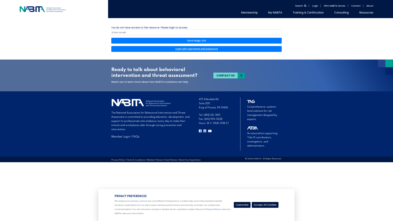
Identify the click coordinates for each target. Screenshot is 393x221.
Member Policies (155, 159)
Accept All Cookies (265, 205)
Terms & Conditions (135, 159)
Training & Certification (316, 12)
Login (315, 5)
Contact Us (225, 75)
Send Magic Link (196, 40)
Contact (356, 5)
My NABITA (287, 12)
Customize (242, 205)
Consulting (345, 12)
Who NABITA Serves (334, 5)
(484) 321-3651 (212, 114)
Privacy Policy (118, 159)
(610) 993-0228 (213, 118)
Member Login (120, 136)
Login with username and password (196, 48)
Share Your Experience (189, 159)
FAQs (135, 136)
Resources (367, 12)
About (369, 5)
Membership (264, 12)
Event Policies (170, 159)
